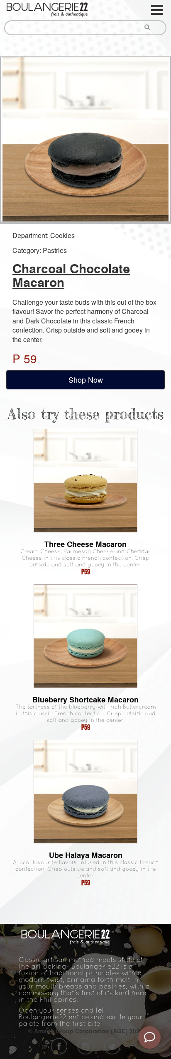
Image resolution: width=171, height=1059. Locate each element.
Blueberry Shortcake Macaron (85, 699)
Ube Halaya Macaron (85, 855)
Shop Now (85, 379)
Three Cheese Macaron (85, 544)
